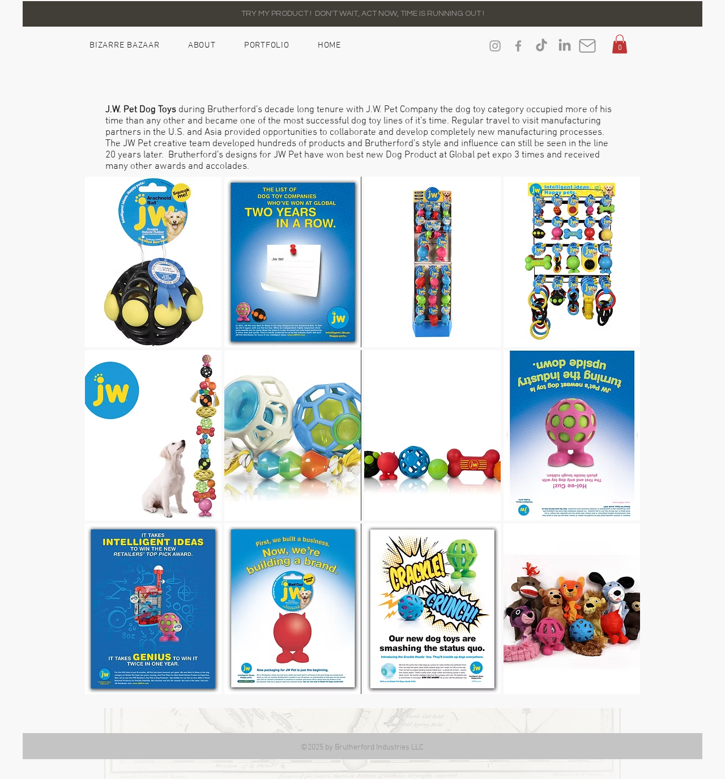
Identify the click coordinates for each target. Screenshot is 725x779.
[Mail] (587, 46)
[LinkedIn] (564, 46)
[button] (620, 44)
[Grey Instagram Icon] (495, 46)
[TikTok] (541, 46)
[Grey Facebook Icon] (518, 46)
